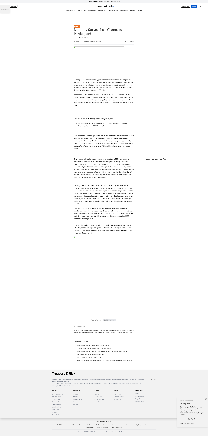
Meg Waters (84, 37)
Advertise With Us (99, 396)
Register (194, 6)
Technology (55, 409)
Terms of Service (119, 396)
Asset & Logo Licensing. (125, 332)
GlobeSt (113, 425)
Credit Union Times (101, 425)
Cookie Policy (118, 394)
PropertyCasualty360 (74, 425)
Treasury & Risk (124, 425)
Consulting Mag (136, 425)
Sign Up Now (192, 419)
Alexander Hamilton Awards (95, 1)
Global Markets (56, 407)
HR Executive (90, 427)
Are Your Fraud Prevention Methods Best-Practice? (93, 348)
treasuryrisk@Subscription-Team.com (63, 386)
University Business (117, 427)
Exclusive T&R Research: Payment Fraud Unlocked (93, 345)
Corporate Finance (57, 402)
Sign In (137, 393)
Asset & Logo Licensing (100, 399)
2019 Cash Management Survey (99, 82)
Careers (54, 412)
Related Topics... (96, 320)
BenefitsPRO (88, 425)
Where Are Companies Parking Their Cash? (90, 354)
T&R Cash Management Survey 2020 (88, 357)
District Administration (102, 427)
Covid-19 (91, 162)
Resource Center (115, 1)
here (107, 119)
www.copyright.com (113, 330)
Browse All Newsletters (187, 423)
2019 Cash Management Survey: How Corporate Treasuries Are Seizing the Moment (104, 360)
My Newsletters (139, 401)
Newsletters (185, 6)
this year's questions (95, 211)
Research (76, 26)
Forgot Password (140, 399)
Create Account (139, 396)
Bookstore (148, 425)
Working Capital (56, 396)
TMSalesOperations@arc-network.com (91, 332)
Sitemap (75, 404)
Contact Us (97, 402)
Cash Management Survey (95, 119)
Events (75, 402)
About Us (96, 394)
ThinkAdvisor (60, 425)
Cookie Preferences (124, 431)
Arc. (89, 431)
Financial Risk (56, 399)
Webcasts (106, 1)
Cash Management (57, 394)
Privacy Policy (118, 399)
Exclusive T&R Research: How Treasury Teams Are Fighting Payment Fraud (101, 351)
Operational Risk (57, 404)
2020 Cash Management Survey (109, 230)
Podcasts (75, 396)
